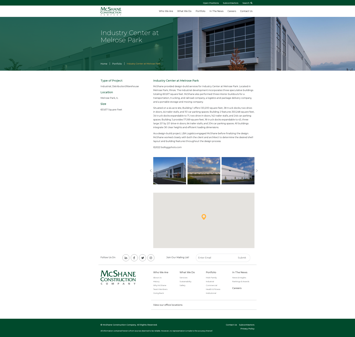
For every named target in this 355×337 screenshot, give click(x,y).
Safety (182, 285)
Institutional (211, 293)
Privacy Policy (247, 328)
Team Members (160, 289)
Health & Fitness (213, 289)
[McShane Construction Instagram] (150, 257)
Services (183, 277)
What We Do (184, 11)
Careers (232, 11)
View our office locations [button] (167, 304)
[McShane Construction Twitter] (142, 257)
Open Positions (211, 3)
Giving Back (158, 293)
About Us (157, 277)
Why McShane (159, 285)
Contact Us (246, 11)
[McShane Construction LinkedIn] (125, 257)
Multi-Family (211, 277)
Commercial (211, 285)
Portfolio (200, 11)
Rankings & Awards (240, 281)
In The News (216, 11)
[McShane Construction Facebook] (134, 257)
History (156, 281)
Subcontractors (230, 3)
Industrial (210, 281)
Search (246, 3)
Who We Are (166, 11)
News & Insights (239, 277)
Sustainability (185, 281)
